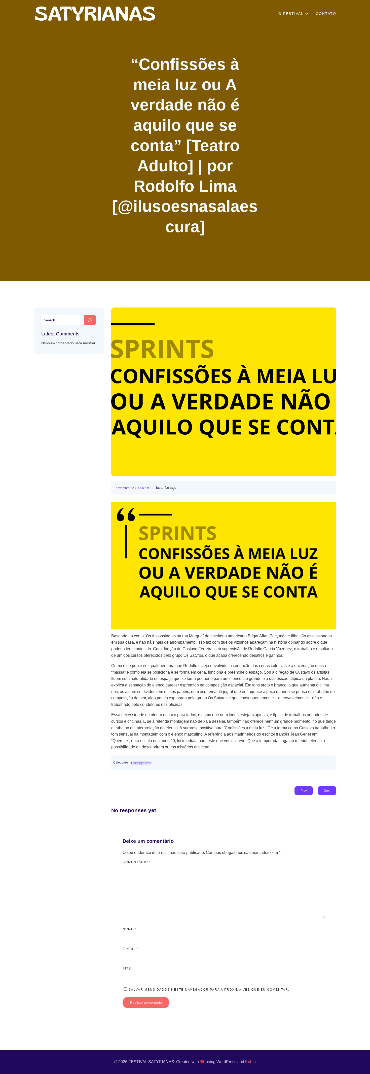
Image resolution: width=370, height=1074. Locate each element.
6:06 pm (143, 488)
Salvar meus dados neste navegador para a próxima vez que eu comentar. (209, 989)
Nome (130, 929)
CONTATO (326, 14)
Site (127, 968)
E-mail (131, 949)
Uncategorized (141, 763)
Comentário (137, 862)
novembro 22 (125, 488)
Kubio (250, 1062)
